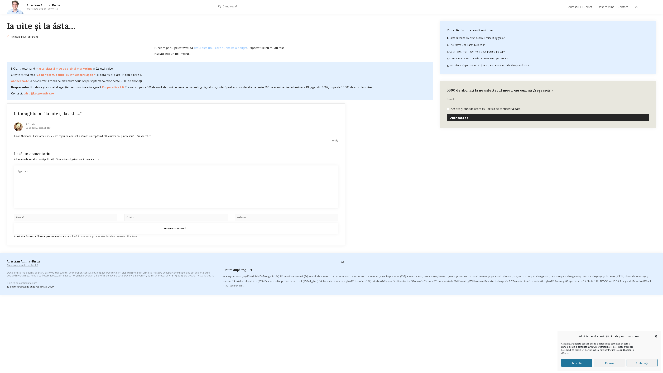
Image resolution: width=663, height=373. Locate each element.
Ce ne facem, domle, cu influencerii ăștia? (66, 75)
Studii (593, 281)
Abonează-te (20, 81)
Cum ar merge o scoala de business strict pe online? (478, 58)
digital (316, 281)
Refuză (609, 363)
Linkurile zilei (406, 281)
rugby (549, 281)
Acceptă (576, 363)
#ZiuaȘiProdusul (343, 276)
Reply (335, 140)
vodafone (237, 285)
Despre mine (606, 7)
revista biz (522, 281)
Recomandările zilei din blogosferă (494, 281)
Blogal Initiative (461, 276)
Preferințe (642, 363)
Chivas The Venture (636, 276)
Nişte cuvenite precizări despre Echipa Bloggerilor (477, 38)
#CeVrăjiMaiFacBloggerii (262, 276)
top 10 (614, 281)
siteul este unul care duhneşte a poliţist (220, 48)
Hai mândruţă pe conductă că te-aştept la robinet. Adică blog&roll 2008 (489, 65)
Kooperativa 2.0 (113, 87)
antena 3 (376, 276)
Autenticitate (415, 276)
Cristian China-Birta (43, 7)
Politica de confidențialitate (503, 109)
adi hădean (361, 276)
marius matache (448, 281)
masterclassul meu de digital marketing (64, 68)
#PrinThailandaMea (320, 276)
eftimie (30, 124)
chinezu (15, 36)
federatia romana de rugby (338, 281)
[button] (656, 336)
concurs (229, 281)
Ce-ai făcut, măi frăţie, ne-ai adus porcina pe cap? (477, 51)
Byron (521, 276)
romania (537, 281)
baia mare (431, 276)
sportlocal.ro (577, 281)
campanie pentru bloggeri (566, 276)
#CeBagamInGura (234, 276)
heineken (378, 281)
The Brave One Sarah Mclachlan (467, 44)
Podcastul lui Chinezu (580, 7)
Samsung (561, 281)
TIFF (604, 281)
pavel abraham (29, 36)
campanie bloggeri (538, 276)
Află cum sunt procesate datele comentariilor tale (105, 236)
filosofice (363, 281)
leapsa (391, 281)
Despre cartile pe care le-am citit (286, 281)
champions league (593, 276)
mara (432, 281)
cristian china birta (250, 281)
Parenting (465, 281)
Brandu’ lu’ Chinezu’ (503, 276)
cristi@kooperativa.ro (38, 93)
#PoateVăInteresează (294, 276)
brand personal (482, 276)
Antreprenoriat (394, 276)
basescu (445, 276)
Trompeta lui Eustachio (633, 281)
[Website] (286, 218)
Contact (623, 7)
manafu (421, 281)
